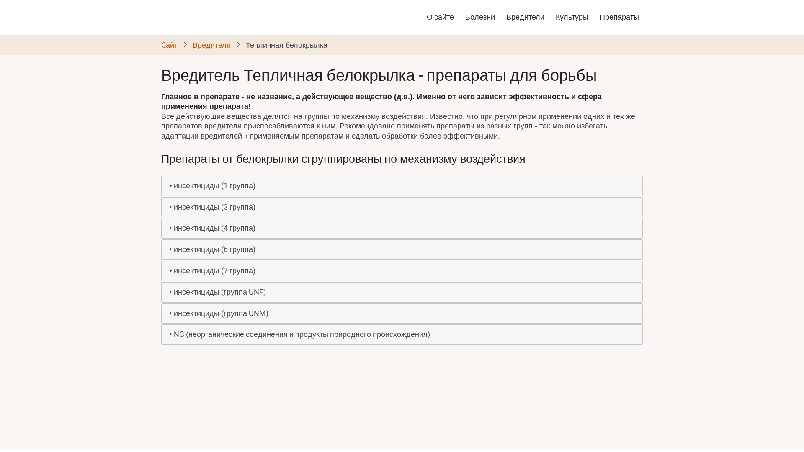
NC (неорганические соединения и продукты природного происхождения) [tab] (302, 334)
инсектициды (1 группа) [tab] (214, 185)
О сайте (440, 17)
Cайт (169, 45)
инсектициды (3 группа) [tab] (214, 207)
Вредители (525, 17)
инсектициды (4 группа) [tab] (214, 227)
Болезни (480, 17)
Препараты (619, 17)
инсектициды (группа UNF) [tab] (220, 292)
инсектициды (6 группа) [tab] (214, 249)
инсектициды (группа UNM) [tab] (221, 313)
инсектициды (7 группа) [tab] (214, 270)
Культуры (572, 17)
